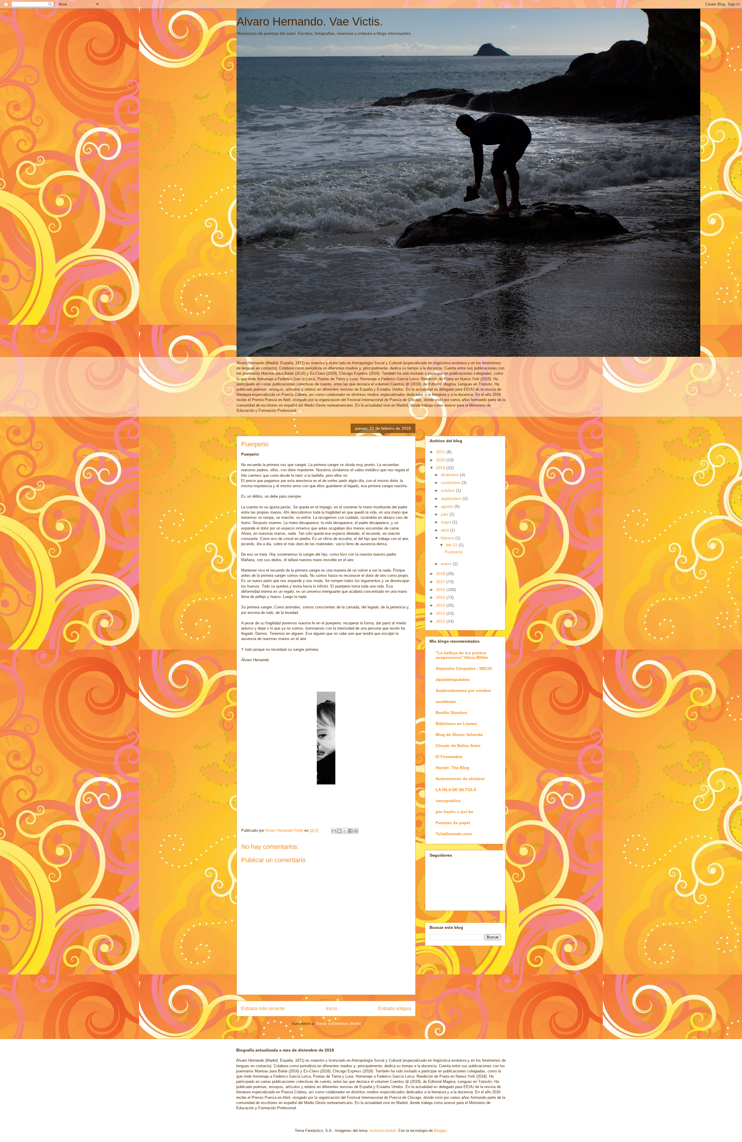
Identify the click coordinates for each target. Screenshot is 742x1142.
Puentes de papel (453, 822)
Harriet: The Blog (452, 767)
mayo (446, 522)
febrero (448, 538)
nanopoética (448, 800)
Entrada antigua (394, 1008)
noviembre (451, 482)
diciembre (450, 474)
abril (445, 530)
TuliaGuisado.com (454, 833)
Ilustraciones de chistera (460, 778)
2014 (441, 605)
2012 (441, 621)
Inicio (331, 1008)
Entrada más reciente (263, 1008)
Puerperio (454, 552)
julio (445, 514)
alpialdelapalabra (453, 679)
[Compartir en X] (345, 831)
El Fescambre (449, 756)
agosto (447, 506)
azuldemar (446, 701)
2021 (441, 451)
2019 (441, 467)
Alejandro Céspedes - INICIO (464, 668)
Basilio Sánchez (451, 712)
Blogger (440, 1130)
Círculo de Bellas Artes (458, 745)
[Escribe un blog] (339, 831)
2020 (441, 460)
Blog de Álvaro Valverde (459, 734)
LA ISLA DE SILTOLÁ (456, 789)
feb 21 (452, 545)
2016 (441, 589)
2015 (441, 597)
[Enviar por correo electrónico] (334, 831)
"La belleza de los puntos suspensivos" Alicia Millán (462, 655)
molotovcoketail (383, 1130)
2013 (441, 613)
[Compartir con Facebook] (350, 831)
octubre (448, 490)
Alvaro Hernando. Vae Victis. (310, 21)
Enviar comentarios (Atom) (338, 1023)
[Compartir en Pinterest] (356, 831)
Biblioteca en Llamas (456, 723)
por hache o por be (454, 811)
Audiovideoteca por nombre (463, 690)
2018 (441, 573)
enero (447, 563)
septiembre (452, 498)
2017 (441, 581)
